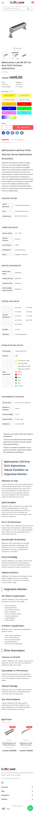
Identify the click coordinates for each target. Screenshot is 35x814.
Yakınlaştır (19, 48)
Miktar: (4, 123)
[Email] (8, 133)
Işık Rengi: (8, 91)
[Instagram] (2, 783)
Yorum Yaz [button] (5, 72)
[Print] (12, 133)
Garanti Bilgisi (17, 140)
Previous (3, 55)
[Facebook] (3, 133)
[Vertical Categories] (5, 2)
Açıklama (5, 140)
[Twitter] (17, 133)
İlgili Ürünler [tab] (6, 719)
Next (31, 55)
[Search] (28, 8)
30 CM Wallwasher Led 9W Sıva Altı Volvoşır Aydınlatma (9, 744)
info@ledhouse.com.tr (13, 778)
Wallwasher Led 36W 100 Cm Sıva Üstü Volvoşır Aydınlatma (26, 744)
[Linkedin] (22, 133)
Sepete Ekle (24, 127)
